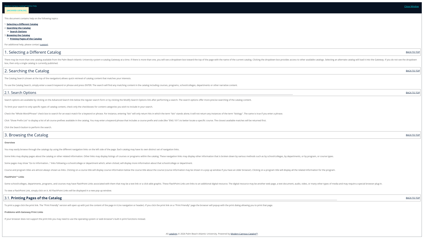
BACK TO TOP (413, 52)
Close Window (411, 6)
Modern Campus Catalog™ (244, 233)
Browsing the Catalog (18, 35)
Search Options (18, 31)
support (44, 44)
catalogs (173, 233)
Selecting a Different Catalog (22, 24)
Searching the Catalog (19, 27)
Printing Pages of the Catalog (26, 38)
